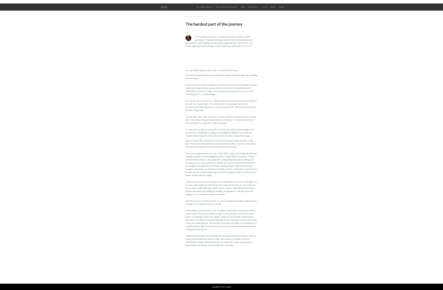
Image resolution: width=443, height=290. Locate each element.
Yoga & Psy (252, 7)
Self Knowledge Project (226, 7)
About (273, 7)
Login (281, 7)
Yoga (242, 7)
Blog (265, 7)
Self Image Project (204, 7)
